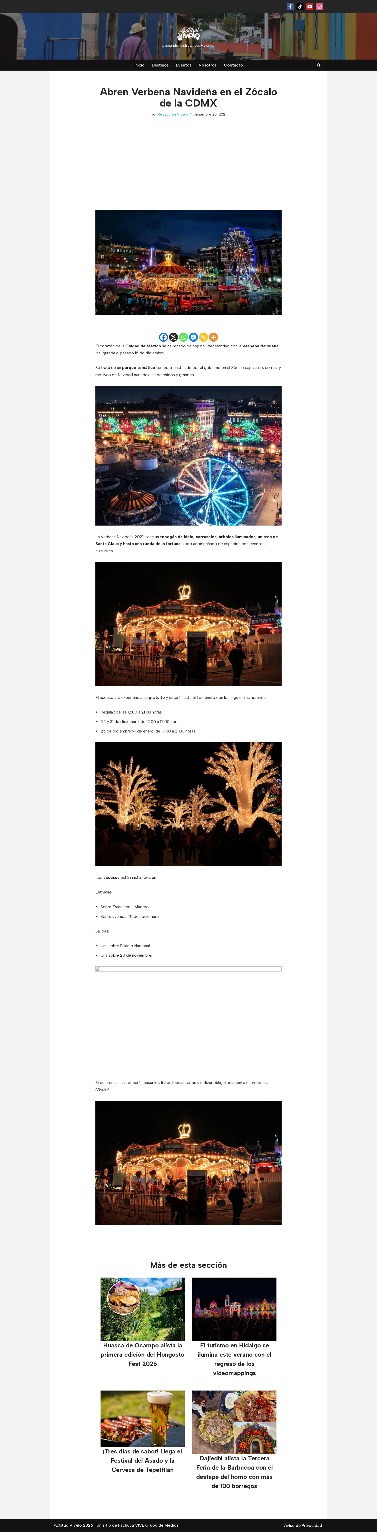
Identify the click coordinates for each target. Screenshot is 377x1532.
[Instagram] (319, 6)
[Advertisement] (188, 158)
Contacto (233, 65)
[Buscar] (319, 65)
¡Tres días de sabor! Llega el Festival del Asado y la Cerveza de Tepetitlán (142, 1460)
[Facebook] (290, 6)
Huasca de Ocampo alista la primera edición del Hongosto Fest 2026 (142, 1354)
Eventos (184, 65)
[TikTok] (300, 6)
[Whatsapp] (183, 337)
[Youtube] (309, 6)
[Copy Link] (203, 337)
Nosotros (208, 65)
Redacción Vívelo (173, 114)
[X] (173, 337)
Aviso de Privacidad (303, 1525)
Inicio (139, 65)
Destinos (160, 65)
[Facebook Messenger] (193, 337)
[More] (213, 337)
